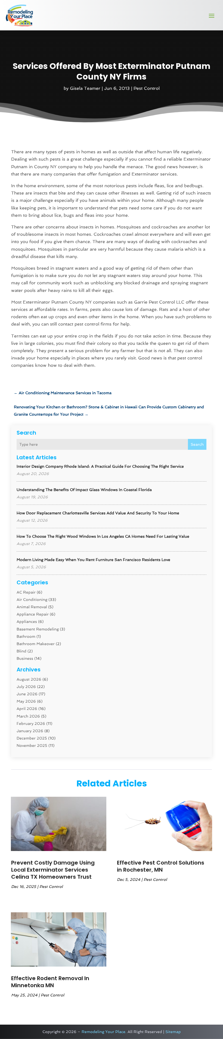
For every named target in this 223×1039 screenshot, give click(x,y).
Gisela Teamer (85, 88)
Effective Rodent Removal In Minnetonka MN (50, 981)
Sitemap (173, 1032)
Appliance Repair (33, 614)
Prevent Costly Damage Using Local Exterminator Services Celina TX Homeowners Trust (53, 870)
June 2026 (27, 694)
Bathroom (26, 636)
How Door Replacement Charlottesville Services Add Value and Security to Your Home (98, 513)
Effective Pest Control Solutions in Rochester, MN (160, 866)
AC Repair (26, 592)
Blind (21, 651)
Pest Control (147, 88)
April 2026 (27, 708)
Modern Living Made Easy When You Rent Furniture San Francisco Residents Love (93, 559)
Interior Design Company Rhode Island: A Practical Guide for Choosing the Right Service (100, 466)
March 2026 (28, 716)
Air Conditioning (32, 599)
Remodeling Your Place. (104, 1032)
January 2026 (30, 731)
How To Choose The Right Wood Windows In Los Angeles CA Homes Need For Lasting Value (103, 536)
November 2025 (32, 745)
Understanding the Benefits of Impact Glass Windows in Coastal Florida (84, 489)
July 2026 (26, 686)
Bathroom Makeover (36, 644)
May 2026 (26, 701)
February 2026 (31, 723)
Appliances (27, 621)
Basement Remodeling (38, 629)
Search (197, 444)
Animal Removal (32, 607)
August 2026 (29, 679)
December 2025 (32, 738)
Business (25, 658)
